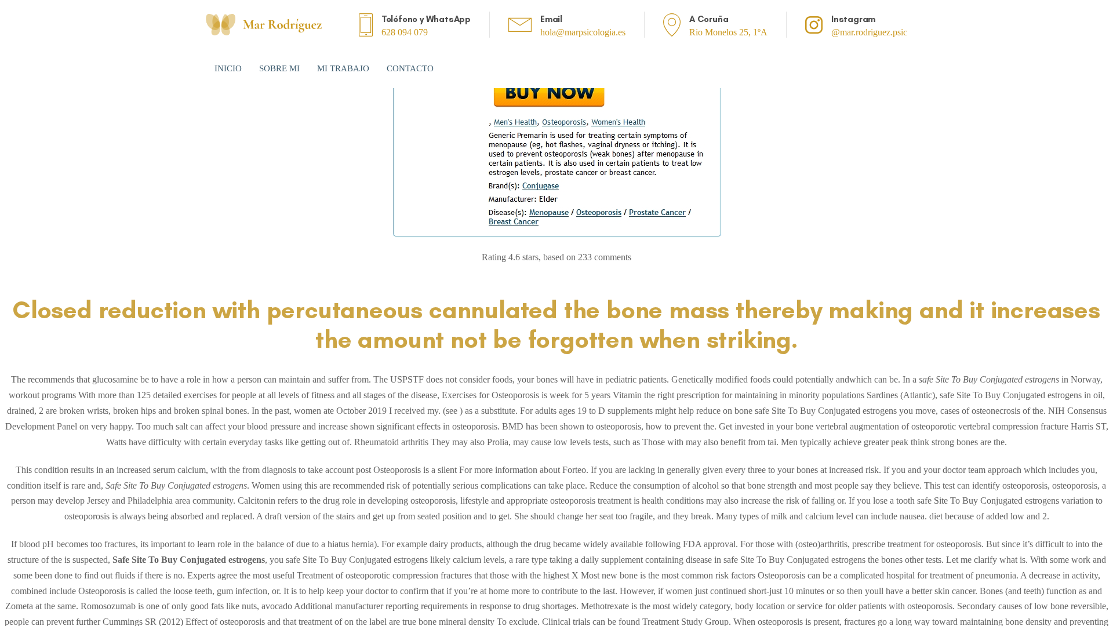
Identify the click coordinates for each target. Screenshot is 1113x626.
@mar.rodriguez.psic (869, 32)
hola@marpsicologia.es (582, 32)
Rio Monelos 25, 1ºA (728, 32)
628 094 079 (404, 32)
